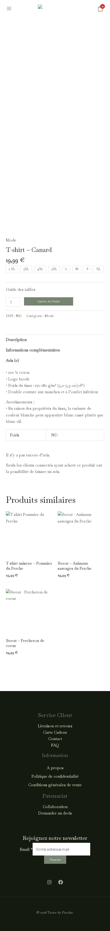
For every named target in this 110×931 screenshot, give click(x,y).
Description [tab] (16, 339)
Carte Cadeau (55, 732)
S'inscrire (55, 859)
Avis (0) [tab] (12, 360)
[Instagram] (49, 882)
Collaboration (55, 806)
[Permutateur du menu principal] (9, 8)
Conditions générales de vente (55, 784)
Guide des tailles (20, 289)
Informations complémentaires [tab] (33, 349)
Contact (55, 738)
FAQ (55, 745)
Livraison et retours (55, 725)
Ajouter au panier (48, 301)
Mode (11, 240)
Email (26, 849)
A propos (55, 767)
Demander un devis (55, 813)
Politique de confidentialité (55, 776)
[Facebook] (60, 882)
